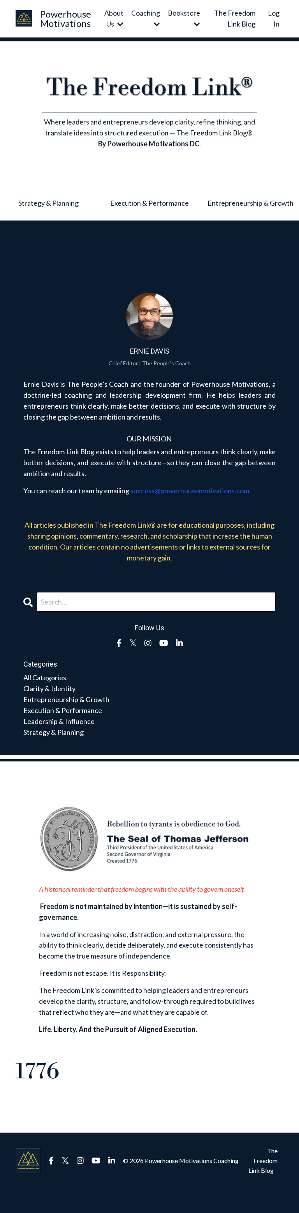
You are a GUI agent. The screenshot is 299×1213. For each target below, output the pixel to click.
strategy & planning (53, 732)
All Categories (44, 677)
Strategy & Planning (48, 203)
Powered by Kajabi (260, 1193)
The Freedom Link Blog (234, 18)
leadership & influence (59, 721)
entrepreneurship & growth (66, 699)
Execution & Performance (149, 203)
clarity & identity (49, 688)
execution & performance (62, 710)
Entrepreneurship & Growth (251, 203)
